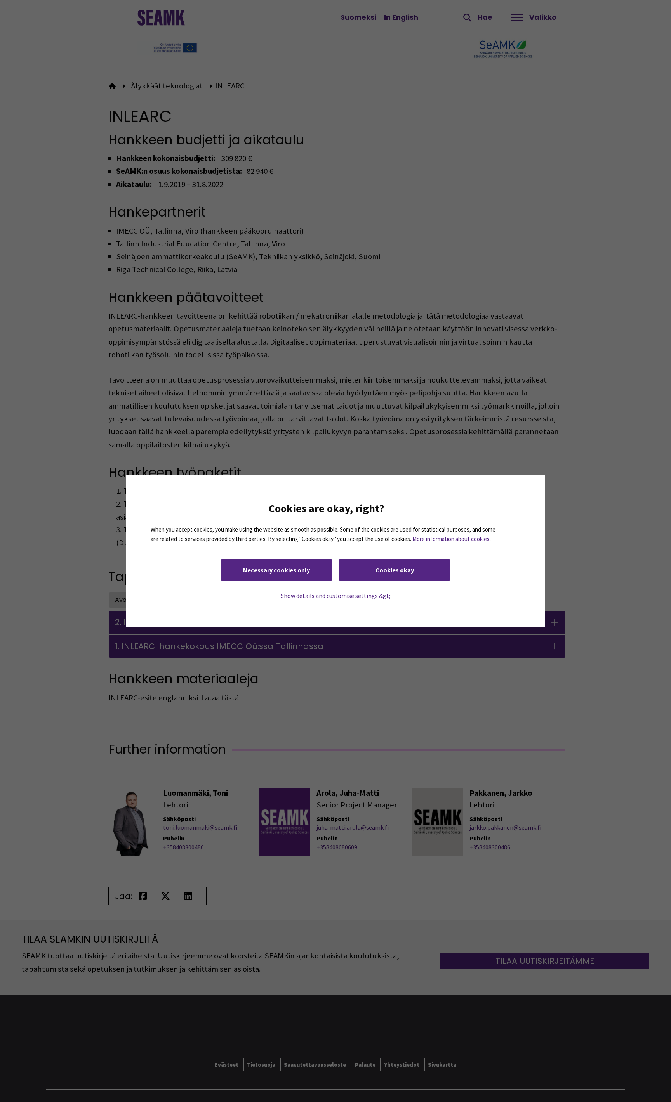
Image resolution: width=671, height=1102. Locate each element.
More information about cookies (451, 538)
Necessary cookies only (276, 570)
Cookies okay (394, 570)
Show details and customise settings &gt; (336, 595)
